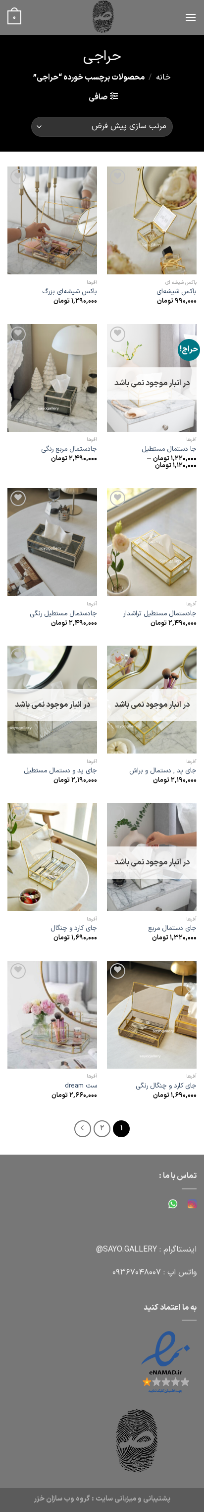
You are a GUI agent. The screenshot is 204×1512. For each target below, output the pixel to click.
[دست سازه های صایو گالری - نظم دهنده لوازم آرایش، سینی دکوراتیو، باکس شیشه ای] (103, 17)
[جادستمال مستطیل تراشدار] (152, 542)
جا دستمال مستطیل (169, 449)
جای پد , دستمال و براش (163, 770)
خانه (163, 78)
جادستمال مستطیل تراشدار (160, 613)
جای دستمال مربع (172, 928)
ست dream (81, 1086)
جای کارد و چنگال (74, 928)
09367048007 (136, 1272)
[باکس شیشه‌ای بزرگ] (52, 220)
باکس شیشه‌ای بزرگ (69, 291)
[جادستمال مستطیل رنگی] (52, 542)
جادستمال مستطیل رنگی (63, 613)
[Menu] (191, 17)
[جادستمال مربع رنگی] (52, 378)
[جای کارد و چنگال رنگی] (152, 1015)
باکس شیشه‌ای (176, 291)
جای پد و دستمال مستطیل (60, 770)
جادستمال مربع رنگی (69, 449)
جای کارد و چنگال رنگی (166, 1086)
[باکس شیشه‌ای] (152, 220)
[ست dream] (52, 1015)
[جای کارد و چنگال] (52, 857)
